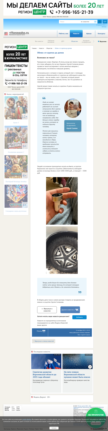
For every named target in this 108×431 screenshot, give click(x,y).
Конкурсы (101, 33)
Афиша (88, 33)
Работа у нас (63, 33)
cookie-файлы (26, 419)
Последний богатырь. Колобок (16, 178)
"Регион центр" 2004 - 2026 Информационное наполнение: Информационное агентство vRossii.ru (88, 407)
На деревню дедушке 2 (17, 148)
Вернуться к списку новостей (44, 341)
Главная (34, 48)
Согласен (54, 428)
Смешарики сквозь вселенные (16, 207)
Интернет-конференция (86, 41)
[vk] (77, 309)
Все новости (39, 41)
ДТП (62, 41)
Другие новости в (67, 310)
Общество (74, 41)
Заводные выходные (51, 41)
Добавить (79, 317)
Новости (76, 33)
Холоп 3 (20, 119)
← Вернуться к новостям (47, 310)
